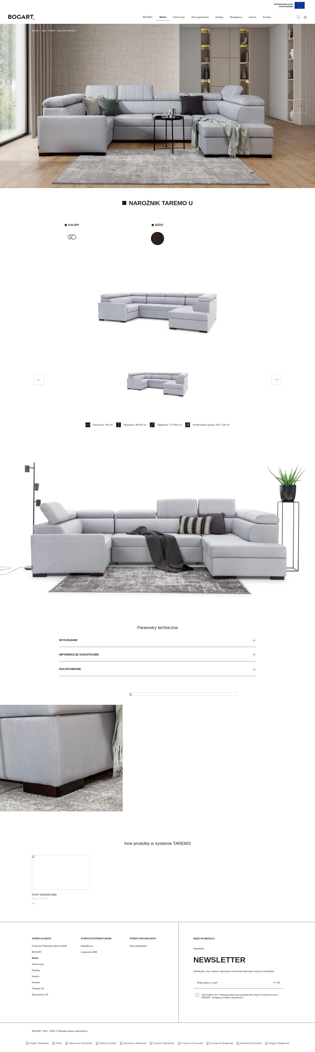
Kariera (252, 17)
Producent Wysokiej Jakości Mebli (49, 946)
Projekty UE (38, 988)
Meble (162, 17)
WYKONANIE (68, 640)
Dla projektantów (200, 17)
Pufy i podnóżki (40, 898)
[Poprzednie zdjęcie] (38, 379)
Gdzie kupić (179, 17)
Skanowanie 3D (40, 994)
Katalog (219, 17)
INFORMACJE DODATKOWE (79, 654)
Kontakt (267, 17)
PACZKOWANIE (70, 669)
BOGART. (148, 17)
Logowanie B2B (89, 952)
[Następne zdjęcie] (276, 379)
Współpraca (236, 17)
